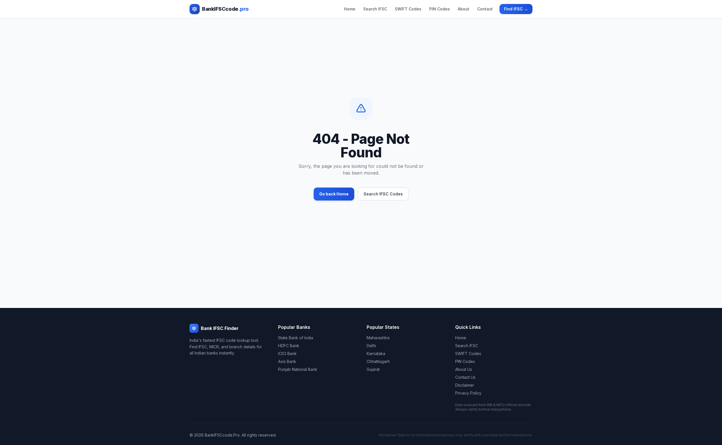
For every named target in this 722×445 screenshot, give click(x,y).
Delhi (371, 345)
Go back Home (334, 193)
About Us (463, 369)
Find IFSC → (516, 8)
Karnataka (376, 353)
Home (349, 8)
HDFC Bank (288, 345)
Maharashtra (378, 337)
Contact (485, 8)
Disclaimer (464, 385)
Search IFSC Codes (383, 193)
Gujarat (373, 369)
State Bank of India (295, 337)
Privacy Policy (468, 393)
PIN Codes (439, 8)
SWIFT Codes (408, 8)
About (463, 8)
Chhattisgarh (378, 361)
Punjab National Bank (297, 369)
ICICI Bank (287, 353)
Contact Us (465, 377)
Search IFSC (375, 8)
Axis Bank (287, 361)
